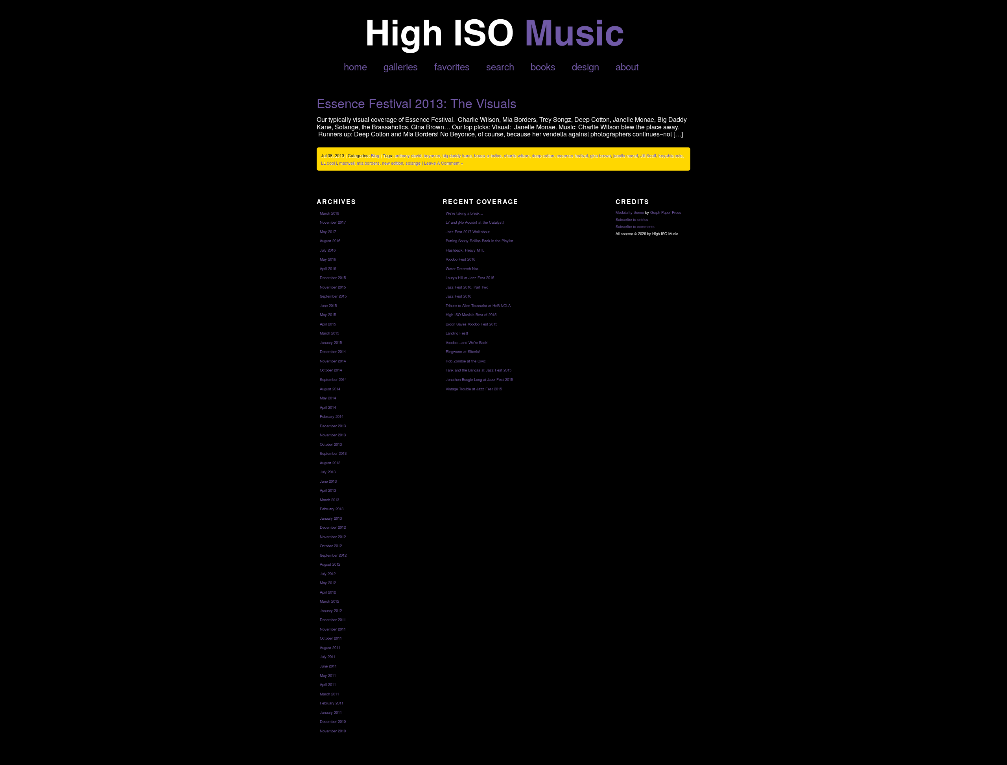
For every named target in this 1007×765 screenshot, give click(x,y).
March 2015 (329, 333)
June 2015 (328, 305)
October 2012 (331, 545)
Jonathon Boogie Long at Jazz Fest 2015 (479, 379)
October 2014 (331, 370)
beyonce (432, 155)
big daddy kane (457, 155)
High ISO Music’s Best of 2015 (471, 314)
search (500, 66)
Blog (375, 155)
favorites (452, 66)
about (627, 66)
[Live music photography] (494, 50)
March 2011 (329, 694)
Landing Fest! (457, 333)
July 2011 (328, 656)
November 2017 (333, 222)
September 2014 (333, 379)
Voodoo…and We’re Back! (467, 342)
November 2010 (333, 731)
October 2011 (331, 638)
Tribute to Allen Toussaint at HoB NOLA (478, 305)
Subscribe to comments (635, 226)
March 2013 (329, 499)
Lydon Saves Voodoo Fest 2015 (471, 324)
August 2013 (330, 462)
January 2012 (331, 610)
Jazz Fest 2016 (458, 296)
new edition (392, 163)
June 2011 (328, 666)
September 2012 (333, 555)
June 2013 (328, 481)
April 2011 (328, 684)
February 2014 (331, 416)
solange (413, 163)
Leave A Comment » (443, 163)
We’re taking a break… (464, 213)
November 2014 (333, 361)
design (585, 66)
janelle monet (625, 155)
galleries (401, 66)
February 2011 (331, 703)
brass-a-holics (488, 155)
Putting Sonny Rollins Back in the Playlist (479, 240)
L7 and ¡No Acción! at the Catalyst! (475, 222)
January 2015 (331, 342)
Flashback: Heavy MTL (465, 250)
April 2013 (328, 490)
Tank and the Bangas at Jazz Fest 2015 (478, 370)
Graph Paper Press (665, 212)
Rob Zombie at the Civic (466, 361)
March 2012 (329, 601)
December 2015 (333, 277)
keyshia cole (670, 155)
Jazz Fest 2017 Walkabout (468, 231)
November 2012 (333, 536)
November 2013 (333, 435)
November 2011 (333, 629)
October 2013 (331, 444)
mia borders (368, 163)
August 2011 (330, 647)
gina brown (600, 155)
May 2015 (328, 314)
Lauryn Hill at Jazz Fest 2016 (470, 277)
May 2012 (328, 582)
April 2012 (328, 592)
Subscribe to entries (632, 219)
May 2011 (328, 675)
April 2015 (328, 324)
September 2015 (333, 296)
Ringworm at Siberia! (463, 351)
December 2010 (333, 721)
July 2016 (328, 250)
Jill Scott (648, 155)
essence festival (572, 155)
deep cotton (543, 155)
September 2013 (333, 453)
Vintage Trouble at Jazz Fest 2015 (474, 389)
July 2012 (328, 573)
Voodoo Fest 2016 (460, 259)
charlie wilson (516, 155)
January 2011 (331, 712)
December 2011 (333, 619)
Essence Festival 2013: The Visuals (416, 103)
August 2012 (330, 564)
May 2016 (328, 259)
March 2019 (329, 213)
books (543, 66)
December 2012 (333, 527)
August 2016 (330, 240)
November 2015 (333, 287)
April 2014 (328, 407)
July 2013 (328, 471)
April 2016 (328, 268)
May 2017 (328, 231)
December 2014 (333, 351)
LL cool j (329, 163)
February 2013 (331, 508)
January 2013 (331, 518)
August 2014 (330, 389)
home (355, 66)
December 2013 (333, 425)
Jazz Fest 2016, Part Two (467, 287)
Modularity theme (630, 212)
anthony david (408, 155)
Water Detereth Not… (464, 268)
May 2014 (328, 398)
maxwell (346, 163)
